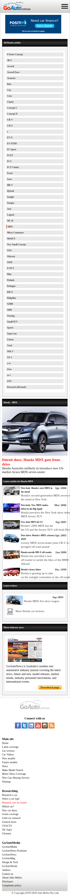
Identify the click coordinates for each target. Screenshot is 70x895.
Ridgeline (11, 298)
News (5, 766)
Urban (10, 339)
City (9, 90)
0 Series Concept (15, 54)
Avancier (11, 78)
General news (9, 822)
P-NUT (10, 268)
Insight (10, 197)
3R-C (9, 60)
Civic (9, 96)
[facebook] (18, 725)
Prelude (10, 280)
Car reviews (8, 750)
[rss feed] (51, 725)
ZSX (9, 381)
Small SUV (12, 321)
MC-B (10, 220)
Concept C (12, 108)
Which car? (8, 806)
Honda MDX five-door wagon (41, 601)
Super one (12, 333)
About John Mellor (12, 877)
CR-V (10, 119)
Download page (50, 687)
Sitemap (6, 781)
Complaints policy (11, 885)
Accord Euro (13, 72)
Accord (10, 66)
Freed (10, 173)
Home (5, 743)
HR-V (10, 185)
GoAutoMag (8, 858)
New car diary (9, 810)
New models (8, 758)
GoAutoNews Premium (14, 850)
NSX (9, 250)
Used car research (11, 818)
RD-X (10, 292)
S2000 (10, 304)
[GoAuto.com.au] (15, 11)
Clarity (10, 102)
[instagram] (44, 725)
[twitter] (24, 725)
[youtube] (38, 725)
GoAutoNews (9, 854)
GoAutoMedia (9, 846)
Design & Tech (10, 862)
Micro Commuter (15, 232)
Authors (6, 870)
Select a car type (10, 798)
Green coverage (10, 814)
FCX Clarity (13, 167)
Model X (11, 238)
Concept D (12, 114)
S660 (9, 310)
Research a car (9, 795)
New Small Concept (16, 244)
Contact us (7, 874)
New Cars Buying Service (15, 777)
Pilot (9, 274)
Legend (10, 214)
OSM (9, 262)
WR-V (10, 351)
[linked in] (31, 725)
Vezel (9, 345)
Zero (9, 369)
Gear (9, 179)
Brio (9, 84)
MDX (10, 226)
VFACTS (7, 825)
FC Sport (11, 149)
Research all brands (16, 387)
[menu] (64, 6)
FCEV (10, 155)
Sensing (11, 315)
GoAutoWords (9, 866)
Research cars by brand (14, 802)
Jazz (9, 209)
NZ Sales (7, 829)
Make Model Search (12, 770)
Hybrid (10, 191)
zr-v (9, 375)
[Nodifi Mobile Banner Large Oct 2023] (33, 32)
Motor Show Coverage (14, 773)
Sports (10, 327)
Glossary (6, 833)
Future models (9, 762)
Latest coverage (10, 747)
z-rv (9, 363)
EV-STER (12, 143)
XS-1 (9, 357)
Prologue (11, 286)
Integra (10, 203)
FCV (9, 161)
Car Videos (8, 754)
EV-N (10, 137)
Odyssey (11, 256)
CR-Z (10, 125)
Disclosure (7, 881)
